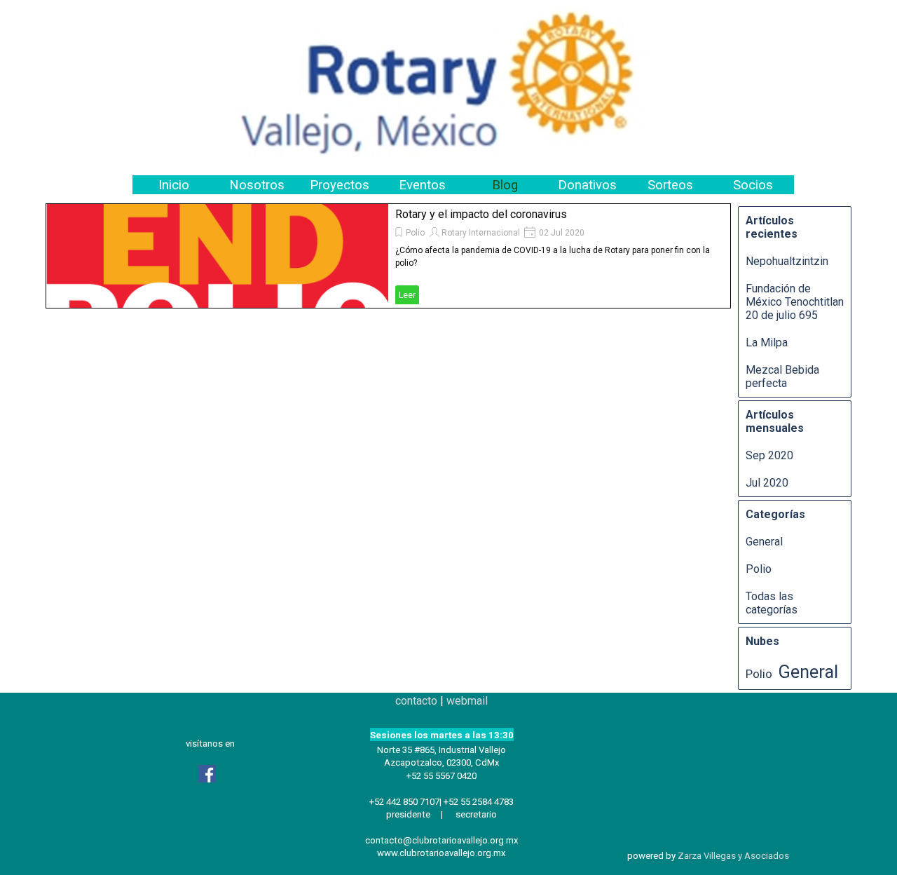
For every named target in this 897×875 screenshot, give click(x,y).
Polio (415, 233)
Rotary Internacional (480, 233)
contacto (416, 700)
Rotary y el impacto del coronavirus (481, 214)
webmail (467, 700)
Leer (407, 295)
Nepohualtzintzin (787, 261)
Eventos (422, 185)
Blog (505, 185)
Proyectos (339, 185)
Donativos (587, 185)
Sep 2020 (769, 455)
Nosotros (257, 185)
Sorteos (670, 185)
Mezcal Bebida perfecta (782, 376)
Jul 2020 (767, 482)
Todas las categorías (771, 603)
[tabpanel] (441, 776)
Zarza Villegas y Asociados (733, 855)
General (764, 541)
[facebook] (206, 773)
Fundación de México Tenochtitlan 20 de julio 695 (795, 302)
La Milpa (767, 342)
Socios (753, 185)
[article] (388, 255)
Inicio (173, 185)
